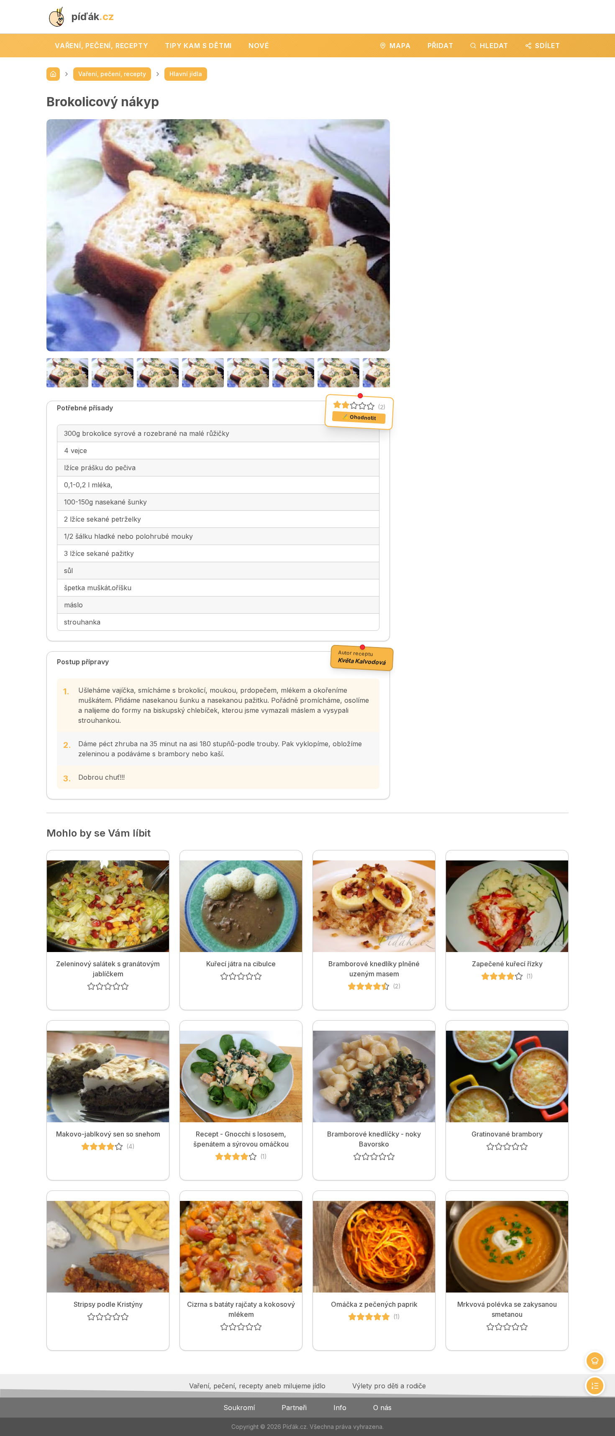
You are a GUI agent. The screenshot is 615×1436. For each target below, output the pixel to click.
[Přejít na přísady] (595, 1361)
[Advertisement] (486, 152)
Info (339, 1407)
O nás (382, 1407)
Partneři (294, 1407)
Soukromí (239, 1407)
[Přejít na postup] (595, 1386)
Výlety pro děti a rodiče (389, 1386)
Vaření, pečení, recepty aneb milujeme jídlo (257, 1386)
